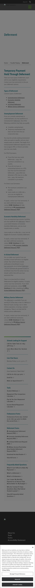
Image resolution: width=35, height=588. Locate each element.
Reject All (17, 579)
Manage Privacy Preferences (17, 574)
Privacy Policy (6, 570)
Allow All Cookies (17, 584)
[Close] (33, 547)
